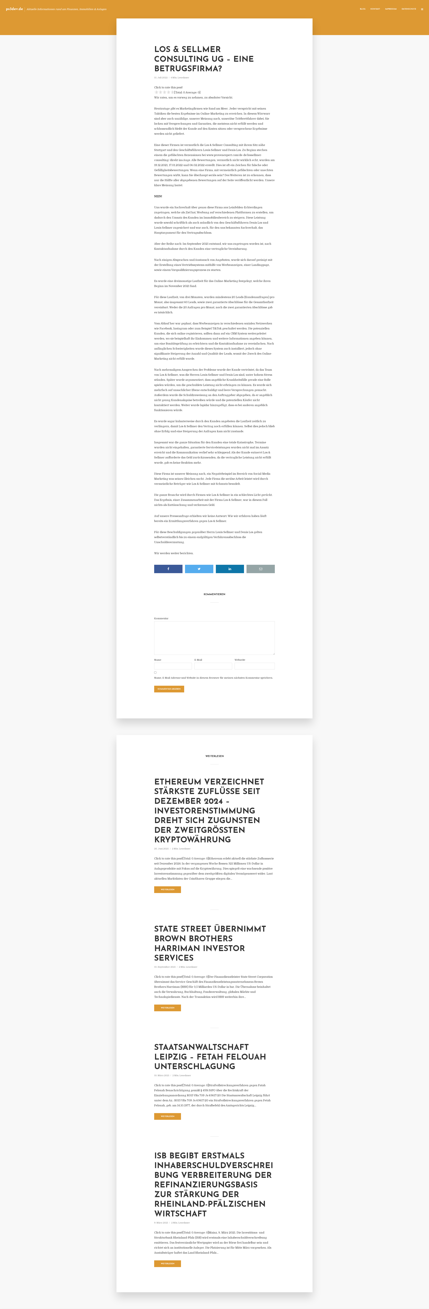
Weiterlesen (167, 890)
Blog (362, 9)
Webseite (240, 660)
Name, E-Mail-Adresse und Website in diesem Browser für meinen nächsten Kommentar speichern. (213, 678)
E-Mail (198, 660)
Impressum (391, 9)
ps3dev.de (14, 9)
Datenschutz (409, 9)
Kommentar (161, 618)
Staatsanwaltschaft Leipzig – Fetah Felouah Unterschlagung (210, 1057)
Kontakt (375, 9)
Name (157, 660)
